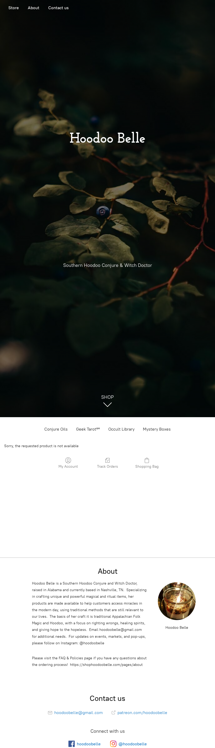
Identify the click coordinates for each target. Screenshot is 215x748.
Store (13, 7)
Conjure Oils (56, 429)
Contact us (58, 7)
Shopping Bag (147, 466)
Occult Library (121, 429)
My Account (68, 466)
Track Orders (107, 466)
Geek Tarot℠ (88, 429)
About (33, 7)
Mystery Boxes (157, 429)
